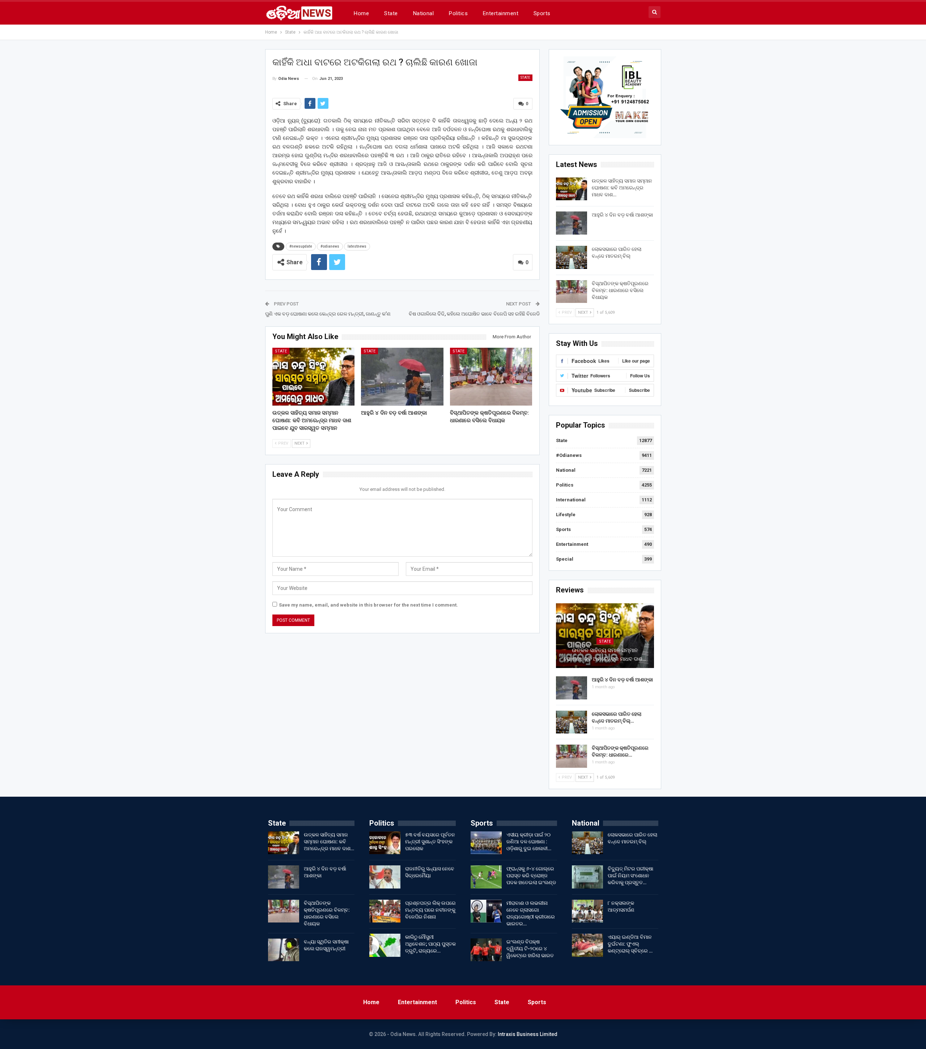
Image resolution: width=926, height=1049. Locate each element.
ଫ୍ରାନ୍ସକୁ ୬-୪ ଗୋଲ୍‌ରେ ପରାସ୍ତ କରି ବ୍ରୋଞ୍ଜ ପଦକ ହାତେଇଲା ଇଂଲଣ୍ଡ (531, 875)
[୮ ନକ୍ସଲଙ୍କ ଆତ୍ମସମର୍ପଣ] (587, 911)
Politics (458, 13)
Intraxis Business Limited (527, 1034)
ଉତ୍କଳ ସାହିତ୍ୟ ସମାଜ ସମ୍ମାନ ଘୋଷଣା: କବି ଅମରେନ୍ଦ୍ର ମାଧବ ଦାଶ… (622, 187)
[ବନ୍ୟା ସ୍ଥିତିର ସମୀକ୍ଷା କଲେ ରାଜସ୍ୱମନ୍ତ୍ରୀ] (283, 950)
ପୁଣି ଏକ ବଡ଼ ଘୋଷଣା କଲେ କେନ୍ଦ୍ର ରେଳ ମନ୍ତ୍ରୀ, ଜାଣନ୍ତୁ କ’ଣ (328, 314)
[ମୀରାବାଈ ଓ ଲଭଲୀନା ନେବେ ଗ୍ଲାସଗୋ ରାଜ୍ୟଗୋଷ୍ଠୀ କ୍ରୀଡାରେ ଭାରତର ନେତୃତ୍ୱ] (486, 911)
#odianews (329, 246)
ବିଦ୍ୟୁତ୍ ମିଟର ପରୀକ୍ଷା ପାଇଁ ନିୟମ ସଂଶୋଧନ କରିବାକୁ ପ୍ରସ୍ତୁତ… (630, 875)
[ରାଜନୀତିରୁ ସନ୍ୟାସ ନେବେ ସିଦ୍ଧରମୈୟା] (384, 877)
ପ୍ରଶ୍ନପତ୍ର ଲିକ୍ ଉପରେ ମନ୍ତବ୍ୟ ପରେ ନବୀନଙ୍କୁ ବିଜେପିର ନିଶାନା (430, 910)
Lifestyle (565, 514)
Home (361, 13)
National (423, 13)
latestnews (357, 246)
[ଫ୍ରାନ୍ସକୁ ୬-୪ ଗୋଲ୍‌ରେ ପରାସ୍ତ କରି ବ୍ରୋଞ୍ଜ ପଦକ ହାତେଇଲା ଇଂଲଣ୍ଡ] (486, 877)
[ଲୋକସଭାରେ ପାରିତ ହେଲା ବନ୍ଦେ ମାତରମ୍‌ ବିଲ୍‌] (571, 257)
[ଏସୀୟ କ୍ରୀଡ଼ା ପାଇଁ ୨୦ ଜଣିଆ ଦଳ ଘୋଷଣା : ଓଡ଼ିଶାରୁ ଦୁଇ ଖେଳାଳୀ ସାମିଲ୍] (486, 843)
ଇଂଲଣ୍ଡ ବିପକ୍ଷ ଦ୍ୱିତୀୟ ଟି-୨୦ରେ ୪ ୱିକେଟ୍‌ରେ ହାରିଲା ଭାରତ (530, 948)
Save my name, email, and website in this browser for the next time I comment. (368, 605)
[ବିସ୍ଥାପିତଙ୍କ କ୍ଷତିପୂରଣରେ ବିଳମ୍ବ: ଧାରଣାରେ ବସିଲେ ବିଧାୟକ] (491, 376)
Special (564, 559)
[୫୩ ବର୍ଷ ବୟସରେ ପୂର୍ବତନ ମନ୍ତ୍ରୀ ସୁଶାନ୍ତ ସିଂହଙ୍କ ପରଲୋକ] (384, 843)
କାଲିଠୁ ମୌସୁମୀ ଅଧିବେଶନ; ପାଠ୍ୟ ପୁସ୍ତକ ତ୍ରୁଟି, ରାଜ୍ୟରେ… (430, 944)
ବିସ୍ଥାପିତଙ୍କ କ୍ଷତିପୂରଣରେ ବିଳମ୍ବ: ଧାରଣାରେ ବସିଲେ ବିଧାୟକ (620, 290)
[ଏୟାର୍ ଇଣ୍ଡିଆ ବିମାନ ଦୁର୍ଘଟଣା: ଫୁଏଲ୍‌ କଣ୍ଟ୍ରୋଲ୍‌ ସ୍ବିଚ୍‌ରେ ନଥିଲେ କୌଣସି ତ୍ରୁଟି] (587, 945)
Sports (542, 13)
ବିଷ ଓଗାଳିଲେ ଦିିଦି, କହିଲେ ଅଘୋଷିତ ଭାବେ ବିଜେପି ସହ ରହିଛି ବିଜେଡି (474, 314)
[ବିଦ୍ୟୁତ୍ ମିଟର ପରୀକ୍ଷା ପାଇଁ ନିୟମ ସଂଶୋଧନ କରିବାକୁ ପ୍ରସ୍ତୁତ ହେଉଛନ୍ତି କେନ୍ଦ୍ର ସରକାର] (587, 877)
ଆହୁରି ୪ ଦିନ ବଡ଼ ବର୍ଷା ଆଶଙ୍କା (622, 215)
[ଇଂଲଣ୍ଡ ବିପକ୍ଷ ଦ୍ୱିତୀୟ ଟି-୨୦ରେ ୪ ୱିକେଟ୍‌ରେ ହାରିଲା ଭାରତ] (486, 950)
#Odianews (569, 455)
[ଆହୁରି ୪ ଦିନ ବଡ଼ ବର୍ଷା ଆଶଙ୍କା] (402, 376)
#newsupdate (300, 246)
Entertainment (500, 13)
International (571, 499)
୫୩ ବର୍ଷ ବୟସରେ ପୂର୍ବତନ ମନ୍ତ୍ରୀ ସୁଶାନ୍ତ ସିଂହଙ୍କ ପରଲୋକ (430, 841)
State (391, 13)
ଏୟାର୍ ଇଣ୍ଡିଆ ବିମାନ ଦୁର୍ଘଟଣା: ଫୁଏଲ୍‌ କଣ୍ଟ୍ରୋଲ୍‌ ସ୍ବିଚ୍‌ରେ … (630, 944)
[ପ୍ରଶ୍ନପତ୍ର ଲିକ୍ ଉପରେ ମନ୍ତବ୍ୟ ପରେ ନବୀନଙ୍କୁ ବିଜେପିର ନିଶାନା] (384, 911)
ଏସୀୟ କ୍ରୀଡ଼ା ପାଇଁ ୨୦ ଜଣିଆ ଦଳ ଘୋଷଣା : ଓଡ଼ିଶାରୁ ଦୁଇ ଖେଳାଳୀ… (528, 841)
